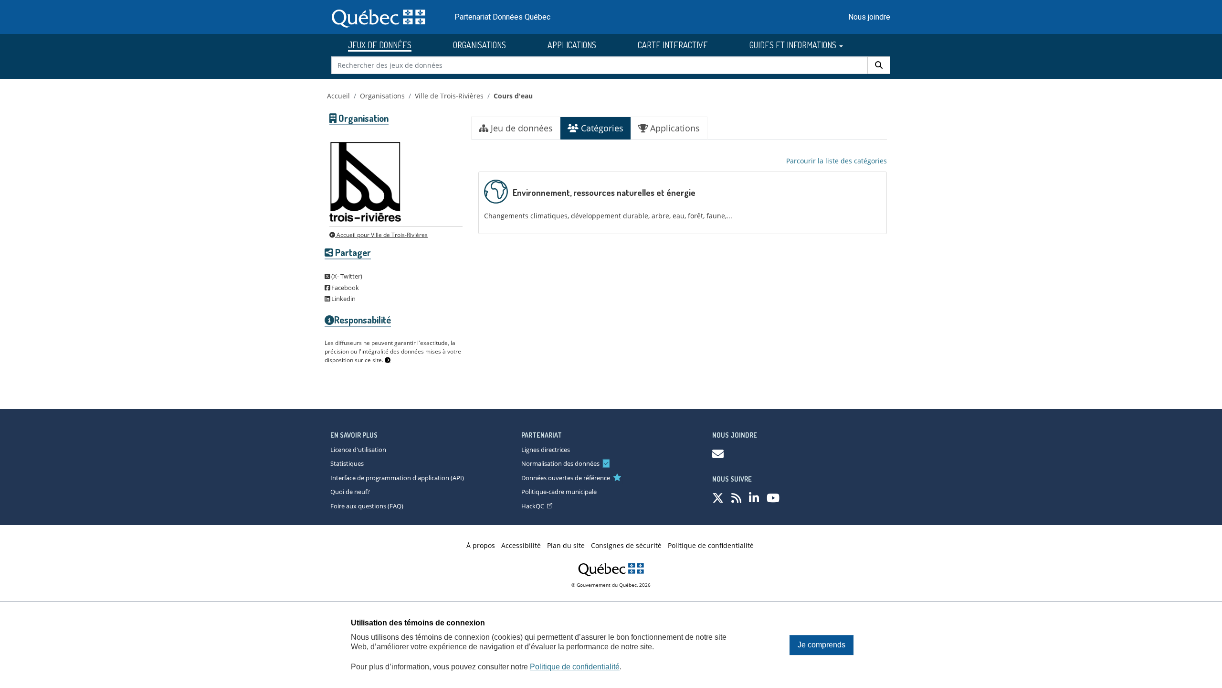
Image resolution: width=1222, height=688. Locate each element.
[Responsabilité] (387, 360)
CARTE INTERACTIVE (673, 45)
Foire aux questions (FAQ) (366, 506)
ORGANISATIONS (479, 45)
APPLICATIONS (572, 45)
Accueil (338, 95)
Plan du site (566, 545)
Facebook (344, 287)
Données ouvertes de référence (565, 477)
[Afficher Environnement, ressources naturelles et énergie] (682, 203)
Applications (674, 128)
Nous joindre (869, 17)
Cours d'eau (513, 95)
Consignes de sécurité (626, 545)
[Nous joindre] (718, 454)
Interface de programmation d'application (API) (397, 477)
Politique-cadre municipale (559, 491)
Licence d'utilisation (358, 449)
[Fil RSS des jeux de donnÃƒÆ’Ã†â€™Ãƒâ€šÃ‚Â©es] (736, 497)
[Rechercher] (878, 65)
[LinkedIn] (754, 497)
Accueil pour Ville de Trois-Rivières (381, 235)
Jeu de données (520, 128)
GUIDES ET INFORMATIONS (793, 45)
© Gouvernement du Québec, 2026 (611, 584)
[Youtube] (773, 497)
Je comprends (821, 645)
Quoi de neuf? (350, 491)
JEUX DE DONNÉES (379, 45)
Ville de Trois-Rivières (449, 95)
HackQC (532, 506)
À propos (480, 545)
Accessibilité (521, 545)
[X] (718, 497)
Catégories (601, 128)
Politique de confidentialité (575, 667)
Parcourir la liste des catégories (836, 160)
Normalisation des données (560, 463)
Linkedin (343, 298)
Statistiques (347, 463)
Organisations (382, 95)
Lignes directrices (545, 449)
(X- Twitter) (346, 276)
